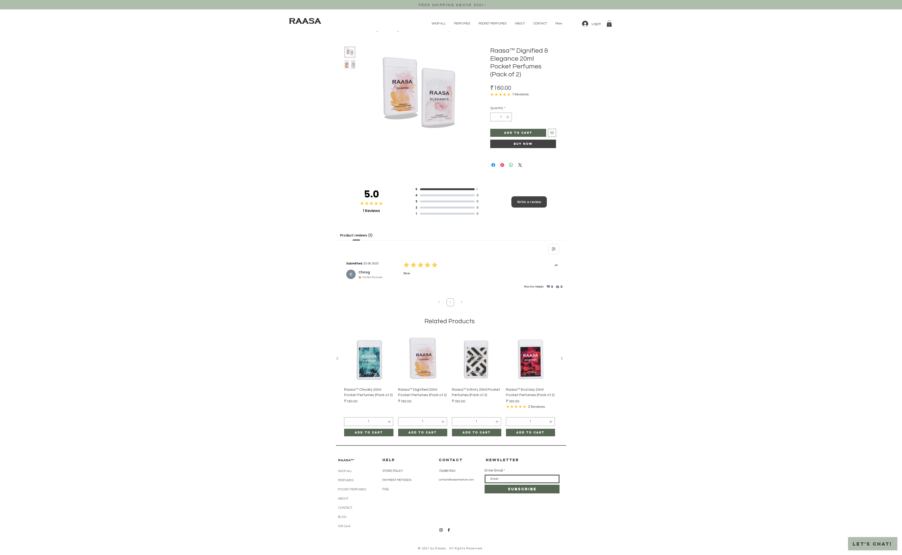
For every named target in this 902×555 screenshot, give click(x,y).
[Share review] (556, 265)
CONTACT (345, 507)
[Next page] (461, 302)
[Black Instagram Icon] (441, 530)
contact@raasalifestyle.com (456, 479)
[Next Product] (562, 358)
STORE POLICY (393, 470)
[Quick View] (368, 358)
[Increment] (508, 117)
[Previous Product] (337, 358)
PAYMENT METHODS (396, 480)
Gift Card (344, 526)
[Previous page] (439, 302)
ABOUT (343, 498)
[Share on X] (520, 165)
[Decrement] (494, 117)
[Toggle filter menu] (553, 249)
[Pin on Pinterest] (502, 165)
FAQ (385, 489)
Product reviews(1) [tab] (356, 235)
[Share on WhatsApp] (511, 165)
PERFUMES (346, 480)
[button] (609, 23)
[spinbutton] (501, 117)
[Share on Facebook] (493, 165)
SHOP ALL (345, 471)
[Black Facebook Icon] (449, 530)
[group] (449, 385)
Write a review (529, 202)
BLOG (342, 517)
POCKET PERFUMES (352, 489)
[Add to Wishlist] (552, 133)
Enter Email (494, 470)
